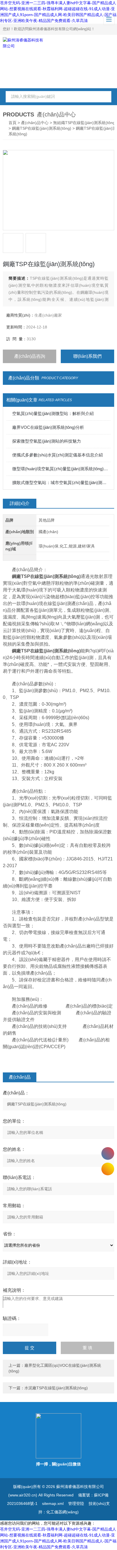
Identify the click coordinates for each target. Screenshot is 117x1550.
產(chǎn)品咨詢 (29, 356)
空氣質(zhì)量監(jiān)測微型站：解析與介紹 (53, 413)
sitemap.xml (53, 1503)
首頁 (12, 122)
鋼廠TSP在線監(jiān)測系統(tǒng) (41, 128)
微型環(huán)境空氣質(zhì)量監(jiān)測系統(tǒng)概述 (61, 468)
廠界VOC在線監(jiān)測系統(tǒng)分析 (48, 427)
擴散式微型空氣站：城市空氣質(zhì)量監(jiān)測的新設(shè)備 (61, 482)
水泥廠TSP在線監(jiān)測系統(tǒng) (56, 1388)
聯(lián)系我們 (87, 356)
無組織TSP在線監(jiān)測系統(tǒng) (84, 122)
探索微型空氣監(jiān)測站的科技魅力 (46, 441)
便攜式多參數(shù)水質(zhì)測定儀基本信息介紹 (57, 454)
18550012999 (107, 1153)
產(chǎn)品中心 (35, 122)
